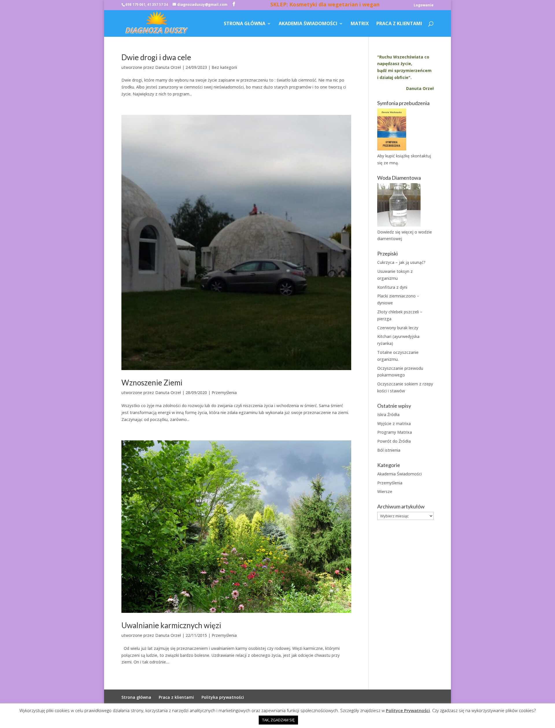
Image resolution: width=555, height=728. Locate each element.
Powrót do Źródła (394, 441)
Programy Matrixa (394, 432)
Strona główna (244, 24)
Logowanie (424, 5)
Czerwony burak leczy (397, 327)
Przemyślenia (224, 392)
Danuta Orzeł (168, 67)
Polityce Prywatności (408, 710)
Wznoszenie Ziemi (151, 382)
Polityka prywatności (222, 697)
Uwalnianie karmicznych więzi (171, 625)
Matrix (360, 24)
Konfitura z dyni (392, 287)
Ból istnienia (388, 450)
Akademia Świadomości (308, 24)
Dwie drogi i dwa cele (156, 57)
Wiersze (384, 491)
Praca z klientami (399, 24)
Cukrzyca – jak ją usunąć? (401, 262)
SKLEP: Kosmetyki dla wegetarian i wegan (325, 5)
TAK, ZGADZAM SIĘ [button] (278, 720)
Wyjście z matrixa (394, 423)
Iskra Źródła (388, 414)
